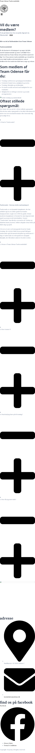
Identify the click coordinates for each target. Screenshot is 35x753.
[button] (17, 14)
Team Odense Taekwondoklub (9, 1)
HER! (11, 35)
